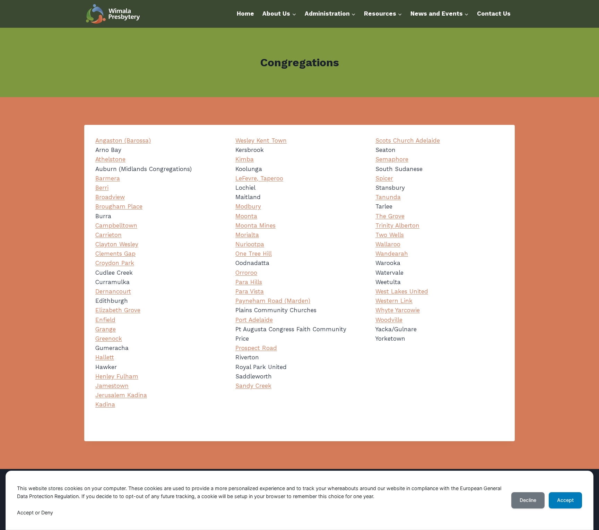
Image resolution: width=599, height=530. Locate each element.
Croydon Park (114, 262)
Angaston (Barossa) (123, 140)
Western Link (394, 300)
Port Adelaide (254, 319)
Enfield (105, 319)
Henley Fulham (116, 376)
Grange (105, 329)
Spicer (384, 178)
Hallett (104, 357)
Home (245, 13)
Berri (101, 187)
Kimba (244, 159)
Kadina (105, 404)
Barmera (107, 178)
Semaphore (391, 159)
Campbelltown (116, 225)
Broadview (110, 197)
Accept (565, 500)
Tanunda (388, 197)
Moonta (246, 216)
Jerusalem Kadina (121, 395)
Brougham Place (118, 206)
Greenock (108, 338)
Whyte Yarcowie (397, 310)
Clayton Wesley (116, 244)
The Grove (390, 216)
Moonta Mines (255, 225)
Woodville (388, 319)
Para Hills (248, 282)
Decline (528, 500)
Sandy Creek (253, 385)
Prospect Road (256, 347)
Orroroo (246, 272)
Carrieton (108, 234)
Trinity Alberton (397, 225)
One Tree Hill (253, 253)
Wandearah (391, 253)
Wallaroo (387, 244)
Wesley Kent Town (261, 140)
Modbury (248, 206)
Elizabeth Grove (117, 310)
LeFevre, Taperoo (259, 178)
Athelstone (110, 159)
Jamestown (112, 385)
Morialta (247, 234)
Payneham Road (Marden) (272, 300)
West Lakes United (401, 291)
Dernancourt (113, 291)
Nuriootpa (249, 244)
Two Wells (389, 234)
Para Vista (249, 291)
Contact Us (494, 13)
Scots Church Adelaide (407, 140)
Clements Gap (115, 253)
